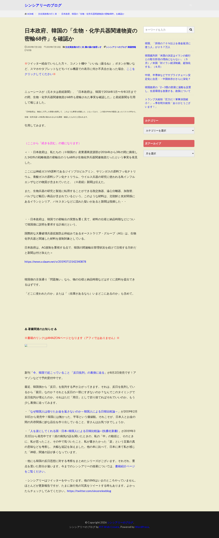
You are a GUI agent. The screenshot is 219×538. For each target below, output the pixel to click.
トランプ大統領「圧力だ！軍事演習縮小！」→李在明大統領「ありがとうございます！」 (168, 103)
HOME (30, 14)
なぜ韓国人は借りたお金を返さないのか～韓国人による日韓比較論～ (74, 411)
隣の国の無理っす (93, 47)
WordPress (142, 526)
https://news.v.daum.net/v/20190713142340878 (55, 261)
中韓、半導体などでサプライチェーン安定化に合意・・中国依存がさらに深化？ (168, 76)
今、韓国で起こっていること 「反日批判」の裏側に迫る (68, 372)
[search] (190, 29)
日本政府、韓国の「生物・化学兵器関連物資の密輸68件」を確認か (92, 14)
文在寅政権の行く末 (47, 14)
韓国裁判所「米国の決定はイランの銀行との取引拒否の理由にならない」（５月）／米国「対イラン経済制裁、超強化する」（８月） (168, 61)
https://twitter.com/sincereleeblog (89, 491)
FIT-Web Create (109, 526)
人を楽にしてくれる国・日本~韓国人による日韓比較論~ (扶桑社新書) (74, 431)
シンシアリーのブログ (43, 5)
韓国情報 (132, 47)
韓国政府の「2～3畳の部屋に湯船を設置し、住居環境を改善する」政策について (168, 89)
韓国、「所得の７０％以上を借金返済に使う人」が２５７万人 (168, 45)
